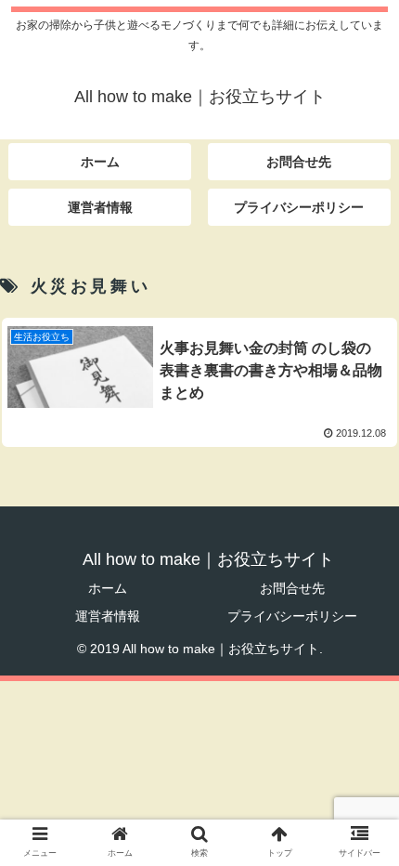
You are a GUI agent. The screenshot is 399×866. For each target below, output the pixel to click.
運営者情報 (107, 616)
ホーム (107, 588)
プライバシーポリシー (292, 616)
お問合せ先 (292, 588)
